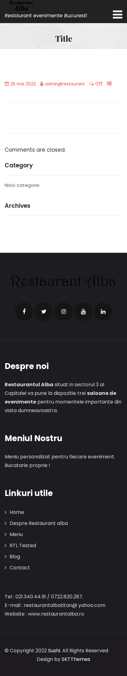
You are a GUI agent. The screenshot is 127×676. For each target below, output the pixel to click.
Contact (20, 567)
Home (17, 512)
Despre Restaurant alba (39, 523)
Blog (15, 556)
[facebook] (24, 311)
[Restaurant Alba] (46, 5)
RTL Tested (23, 545)
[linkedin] (103, 311)
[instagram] (63, 311)
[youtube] (83, 311)
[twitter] (44, 311)
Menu (16, 534)
